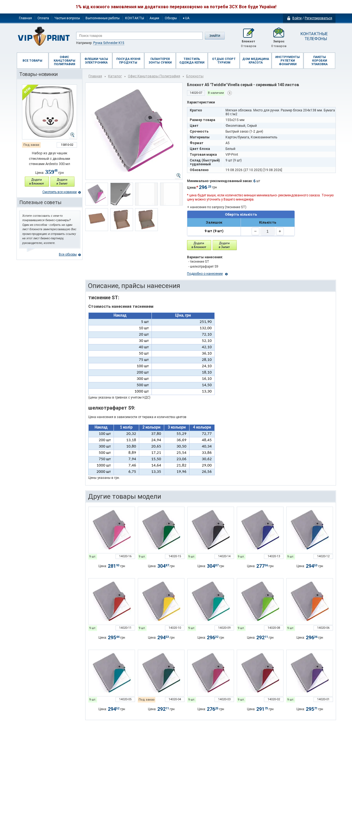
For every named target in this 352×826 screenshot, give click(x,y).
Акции (154, 18)
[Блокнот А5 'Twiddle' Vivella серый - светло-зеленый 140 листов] (161, 530)
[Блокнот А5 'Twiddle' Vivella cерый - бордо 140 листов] (260, 673)
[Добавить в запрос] (62, 182)
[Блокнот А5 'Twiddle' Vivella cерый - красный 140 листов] (111, 601)
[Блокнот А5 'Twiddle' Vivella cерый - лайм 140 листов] (260, 601)
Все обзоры (68, 254)
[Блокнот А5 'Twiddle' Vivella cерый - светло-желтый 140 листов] (161, 601)
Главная (25, 18)
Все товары (32, 60)
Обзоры (171, 18)
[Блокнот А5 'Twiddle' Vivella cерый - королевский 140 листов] (260, 530)
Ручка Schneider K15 (108, 43)
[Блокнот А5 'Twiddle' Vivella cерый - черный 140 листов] (210, 530)
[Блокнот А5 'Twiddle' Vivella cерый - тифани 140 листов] (210, 601)
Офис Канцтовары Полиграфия (154, 76)
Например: (100, 43)
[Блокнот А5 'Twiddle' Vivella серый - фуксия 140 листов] (111, 530)
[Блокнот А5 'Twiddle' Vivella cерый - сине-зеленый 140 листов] (161, 673)
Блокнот (248, 44)
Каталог (115, 76)
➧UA (185, 18)
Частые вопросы (67, 18)
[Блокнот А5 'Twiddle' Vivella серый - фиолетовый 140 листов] (309, 673)
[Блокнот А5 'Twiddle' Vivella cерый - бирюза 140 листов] (111, 673)
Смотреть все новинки (59, 192)
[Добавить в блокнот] (199, 245)
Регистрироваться (318, 18)
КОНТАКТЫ (134, 18)
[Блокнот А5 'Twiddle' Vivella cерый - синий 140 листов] (309, 530)
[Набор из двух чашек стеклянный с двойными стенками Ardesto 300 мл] (49, 111)
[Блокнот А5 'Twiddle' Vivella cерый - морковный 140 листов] (309, 601)
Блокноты (195, 76)
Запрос (279, 44)
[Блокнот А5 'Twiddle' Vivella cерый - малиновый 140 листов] (210, 673)
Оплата (43, 18)
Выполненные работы (103, 18)
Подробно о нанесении (205, 274)
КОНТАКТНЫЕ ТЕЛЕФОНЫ (313, 36)
